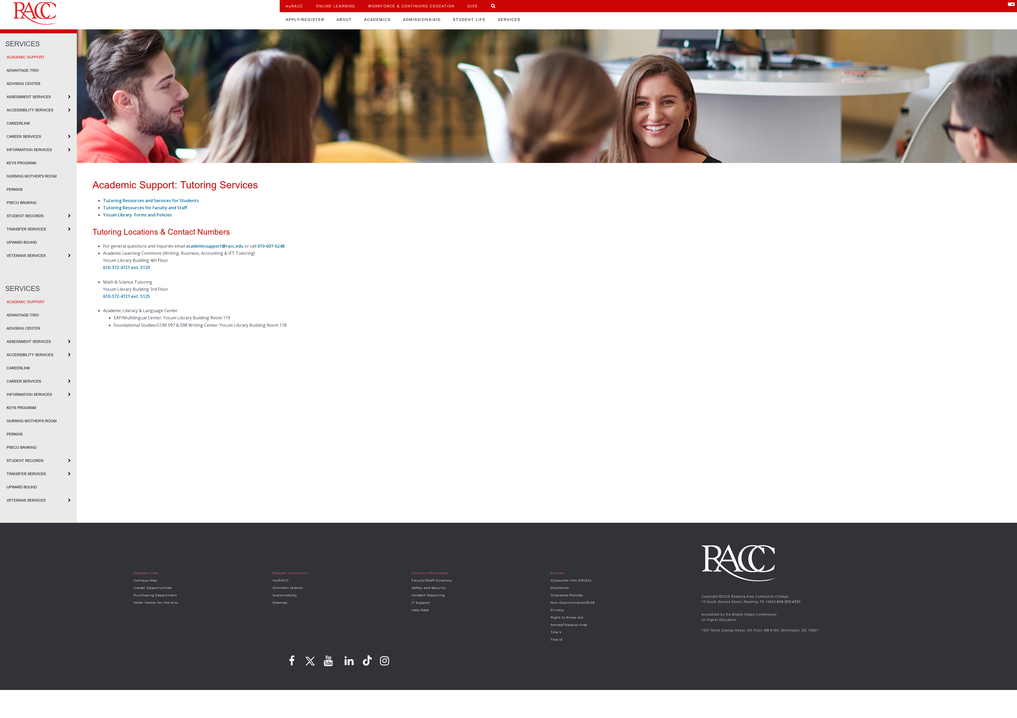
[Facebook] (291, 660)
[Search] (493, 6)
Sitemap (280, 603)
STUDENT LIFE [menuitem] (469, 19)
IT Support (421, 603)
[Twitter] (309, 659)
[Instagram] (385, 660)
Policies (557, 573)
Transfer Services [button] (26, 229)
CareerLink (18, 123)
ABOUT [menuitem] (344, 19)
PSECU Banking (22, 203)
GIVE (472, 6)
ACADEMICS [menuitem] (377, 19)
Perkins (15, 189)
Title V (556, 632)
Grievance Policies (567, 595)
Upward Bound (22, 242)
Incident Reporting (428, 595)
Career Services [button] (24, 136)
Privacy (557, 610)
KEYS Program (21, 163)
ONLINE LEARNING (335, 6)
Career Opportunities (153, 588)
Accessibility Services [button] (30, 110)
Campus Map (145, 580)
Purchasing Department (155, 595)
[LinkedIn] (349, 660)
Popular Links (146, 573)
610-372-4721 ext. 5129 (126, 267)
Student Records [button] (25, 216)
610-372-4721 (789, 602)
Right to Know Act (567, 617)
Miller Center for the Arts (156, 603)
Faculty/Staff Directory (432, 580)
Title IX (557, 640)
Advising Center (23, 83)
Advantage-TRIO (23, 70)
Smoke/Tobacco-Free (569, 625)
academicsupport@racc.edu (214, 246)
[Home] (140, 13)
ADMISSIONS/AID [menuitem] (422, 19)
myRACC (294, 6)
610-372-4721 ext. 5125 (126, 296)
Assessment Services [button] (29, 97)
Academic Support (26, 57)
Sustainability (285, 595)
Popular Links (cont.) (291, 573)
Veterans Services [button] (26, 255)
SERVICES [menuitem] (509, 19)
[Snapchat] (368, 660)
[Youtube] (328, 660)
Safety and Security (429, 588)
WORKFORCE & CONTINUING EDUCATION (411, 6)
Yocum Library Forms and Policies (137, 215)
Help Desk (420, 610)
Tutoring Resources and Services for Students (151, 200)
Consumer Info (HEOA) (571, 580)
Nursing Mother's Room (32, 176)
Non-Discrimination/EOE (573, 603)
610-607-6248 (270, 246)
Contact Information (430, 573)
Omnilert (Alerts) (288, 588)
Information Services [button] (29, 150)
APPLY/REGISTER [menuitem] (305, 19)
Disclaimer (560, 588)
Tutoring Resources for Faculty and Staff (145, 208)
